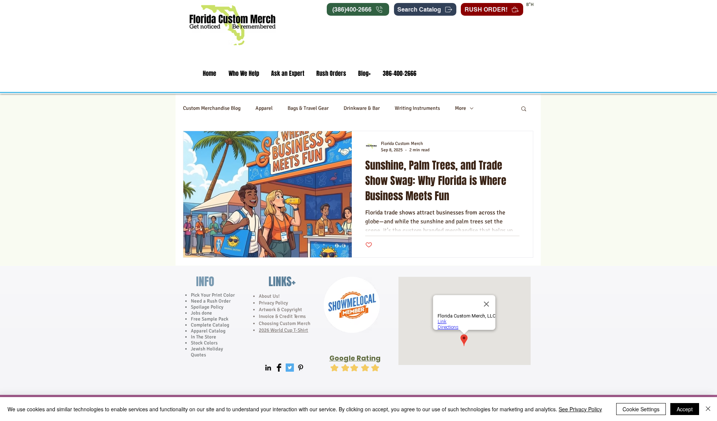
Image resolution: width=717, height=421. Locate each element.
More (460, 108)
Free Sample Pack (210, 319)
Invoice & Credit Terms (282, 316)
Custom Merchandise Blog (211, 108)
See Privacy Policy (580, 409)
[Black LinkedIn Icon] (268, 367)
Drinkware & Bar (362, 108)
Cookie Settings (641, 409)
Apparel (264, 108)
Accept (685, 409)
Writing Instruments (417, 108)
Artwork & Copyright (280, 310)
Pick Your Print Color (213, 295)
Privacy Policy (274, 303)
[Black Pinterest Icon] (301, 367)
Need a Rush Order (211, 301)
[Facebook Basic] (279, 367)
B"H (530, 4)
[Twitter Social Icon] (290, 367)
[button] (243, 73)
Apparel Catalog (208, 331)
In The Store (203, 337)
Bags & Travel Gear (308, 108)
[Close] (708, 409)
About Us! (269, 296)
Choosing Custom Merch (284, 323)
